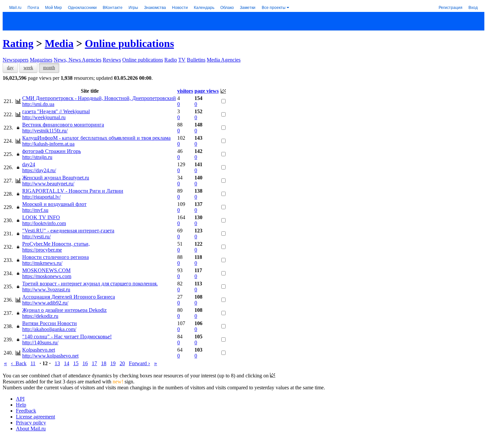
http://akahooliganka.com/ (49, 329)
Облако (227, 7)
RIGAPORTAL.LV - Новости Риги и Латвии (72, 191)
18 (103, 363)
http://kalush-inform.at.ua (48, 144)
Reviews (112, 60)
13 (57, 363)
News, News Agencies (77, 60)
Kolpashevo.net (38, 350)
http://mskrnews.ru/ (42, 263)
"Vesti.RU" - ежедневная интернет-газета (68, 230)
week (28, 67)
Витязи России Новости (49, 323)
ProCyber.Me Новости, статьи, (56, 244)
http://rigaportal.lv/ (41, 197)
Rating (18, 43)
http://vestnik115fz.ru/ (45, 130)
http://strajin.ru (37, 157)
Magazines (41, 60)
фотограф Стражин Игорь (51, 151)
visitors (185, 91)
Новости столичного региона (55, 257)
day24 (28, 164)
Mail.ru (15, 7)
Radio (170, 60)
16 (85, 363)
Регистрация (450, 7)
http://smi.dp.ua (38, 104)
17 (94, 363)
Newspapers (15, 60)
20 (122, 363)
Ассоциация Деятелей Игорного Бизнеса (68, 297)
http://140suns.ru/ (40, 342)
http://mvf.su (35, 210)
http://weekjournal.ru (44, 117)
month (49, 67)
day (10, 67)
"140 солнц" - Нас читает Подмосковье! (67, 336)
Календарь (204, 7)
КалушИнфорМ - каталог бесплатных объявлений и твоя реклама (96, 138)
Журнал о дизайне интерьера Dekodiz (64, 310)
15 (76, 363)
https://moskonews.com (46, 276)
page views (206, 91)
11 (32, 363)
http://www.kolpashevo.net (50, 356)
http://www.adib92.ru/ (45, 303)
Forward (139, 363)
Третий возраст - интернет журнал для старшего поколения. (90, 283)
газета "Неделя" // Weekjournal (56, 111)
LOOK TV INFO (41, 217)
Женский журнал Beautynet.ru (55, 177)
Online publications (129, 43)
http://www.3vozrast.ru (46, 289)
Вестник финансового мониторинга (63, 124)
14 (66, 363)
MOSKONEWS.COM (46, 270)
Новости (180, 7)
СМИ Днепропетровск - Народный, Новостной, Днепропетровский (99, 98)
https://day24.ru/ (39, 170)
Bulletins (196, 60)
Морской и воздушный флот (54, 204)
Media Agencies (224, 60)
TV (182, 60)
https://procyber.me (42, 250)
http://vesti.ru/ (36, 236)
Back (19, 363)
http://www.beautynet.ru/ (48, 183)
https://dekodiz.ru (40, 316)
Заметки (247, 7)
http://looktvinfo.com (44, 223)
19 (113, 363)
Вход (473, 7)
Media (59, 43)
